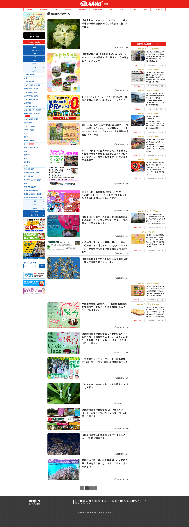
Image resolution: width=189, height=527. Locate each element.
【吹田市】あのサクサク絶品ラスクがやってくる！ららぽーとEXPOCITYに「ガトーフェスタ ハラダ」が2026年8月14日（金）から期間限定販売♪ (155, 311)
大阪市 (26, 78)
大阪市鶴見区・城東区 (31, 96)
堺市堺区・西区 (29, 169)
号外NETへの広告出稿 (111, 501)
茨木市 (26, 137)
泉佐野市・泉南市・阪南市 (32, 194)
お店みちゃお (97, 9)
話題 (121, 9)
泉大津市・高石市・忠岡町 (32, 180)
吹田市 (26, 133)
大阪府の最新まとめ (30, 74)
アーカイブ (158, 9)
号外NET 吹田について (82, 503)
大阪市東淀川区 (29, 81)
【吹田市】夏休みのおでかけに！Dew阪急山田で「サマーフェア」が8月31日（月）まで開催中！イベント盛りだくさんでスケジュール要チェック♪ (155, 218)
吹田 (106, 3)
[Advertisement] (88, 290)
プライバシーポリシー (142, 501)
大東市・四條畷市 (30, 126)
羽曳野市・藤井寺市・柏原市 (33, 197)
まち (111, 9)
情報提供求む (96, 501)
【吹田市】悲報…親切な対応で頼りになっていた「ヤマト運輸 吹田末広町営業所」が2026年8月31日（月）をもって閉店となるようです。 (155, 77)
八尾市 (26, 165)
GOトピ (30, 9)
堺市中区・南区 (29, 176)
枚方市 (26, 158)
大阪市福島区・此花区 (31, 89)
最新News (43, 9)
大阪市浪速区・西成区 (31, 119)
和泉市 (26, 183)
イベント (133, 9)
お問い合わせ (126, 501)
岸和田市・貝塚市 (30, 187)
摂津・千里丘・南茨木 (31, 148)
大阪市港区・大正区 (30, 106)
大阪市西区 (27, 103)
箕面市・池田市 (29, 140)
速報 (145, 9)
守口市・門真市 (29, 130)
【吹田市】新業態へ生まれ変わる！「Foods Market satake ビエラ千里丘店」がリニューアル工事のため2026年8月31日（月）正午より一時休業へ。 (155, 291)
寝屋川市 (27, 155)
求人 (55, 9)
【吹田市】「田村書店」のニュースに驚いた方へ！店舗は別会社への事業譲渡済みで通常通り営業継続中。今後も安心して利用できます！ (155, 56)
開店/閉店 (68, 9)
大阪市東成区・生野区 (31, 99)
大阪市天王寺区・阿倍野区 (32, 110)
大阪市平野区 (28, 123)
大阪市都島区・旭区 (30, 92)
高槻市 (26, 151)
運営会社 (85, 501)
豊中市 (29, 144)
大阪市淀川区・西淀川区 (32, 85)
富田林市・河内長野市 (31, 190)
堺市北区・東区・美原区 (32, 172)
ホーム (77, 501)
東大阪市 (27, 162)
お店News (82, 9)
